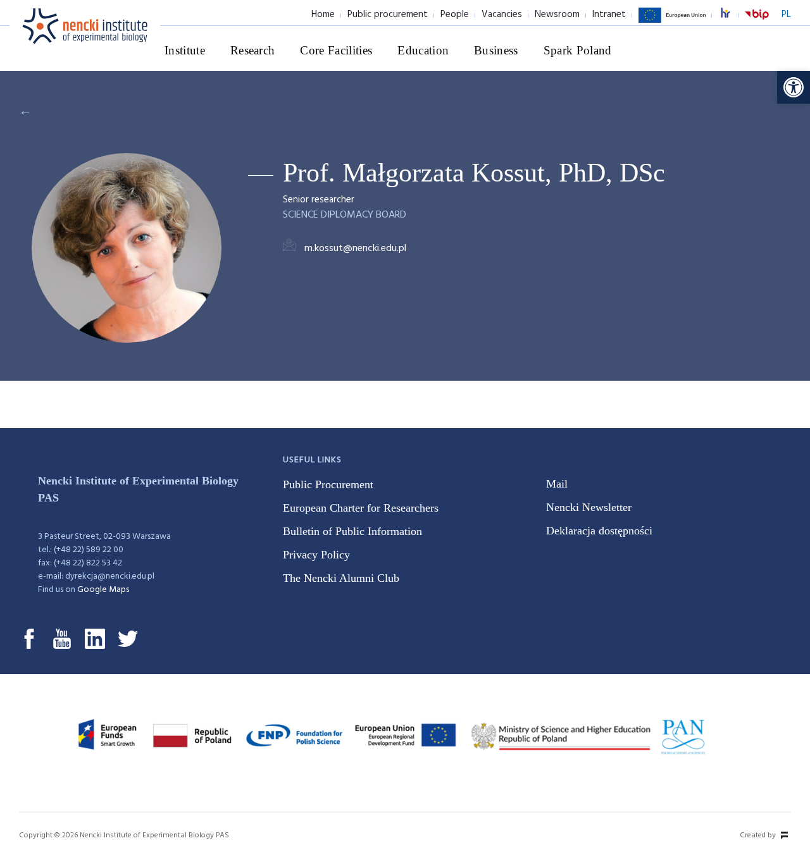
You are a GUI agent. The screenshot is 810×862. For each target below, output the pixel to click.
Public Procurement (328, 484)
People (454, 14)
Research (252, 50)
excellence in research (732, 15)
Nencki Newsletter (589, 507)
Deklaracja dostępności (599, 530)
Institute (185, 50)
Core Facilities (336, 50)
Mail (557, 483)
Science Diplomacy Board (344, 215)
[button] (793, 87)
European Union (672, 22)
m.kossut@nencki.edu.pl (355, 248)
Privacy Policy (316, 554)
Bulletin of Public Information (352, 531)
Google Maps (103, 589)
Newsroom (557, 14)
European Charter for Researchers (361, 508)
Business (496, 50)
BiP (756, 22)
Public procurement (387, 14)
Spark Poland (578, 50)
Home (323, 14)
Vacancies (502, 14)
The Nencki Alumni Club (341, 578)
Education (423, 50)
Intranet (609, 14)
